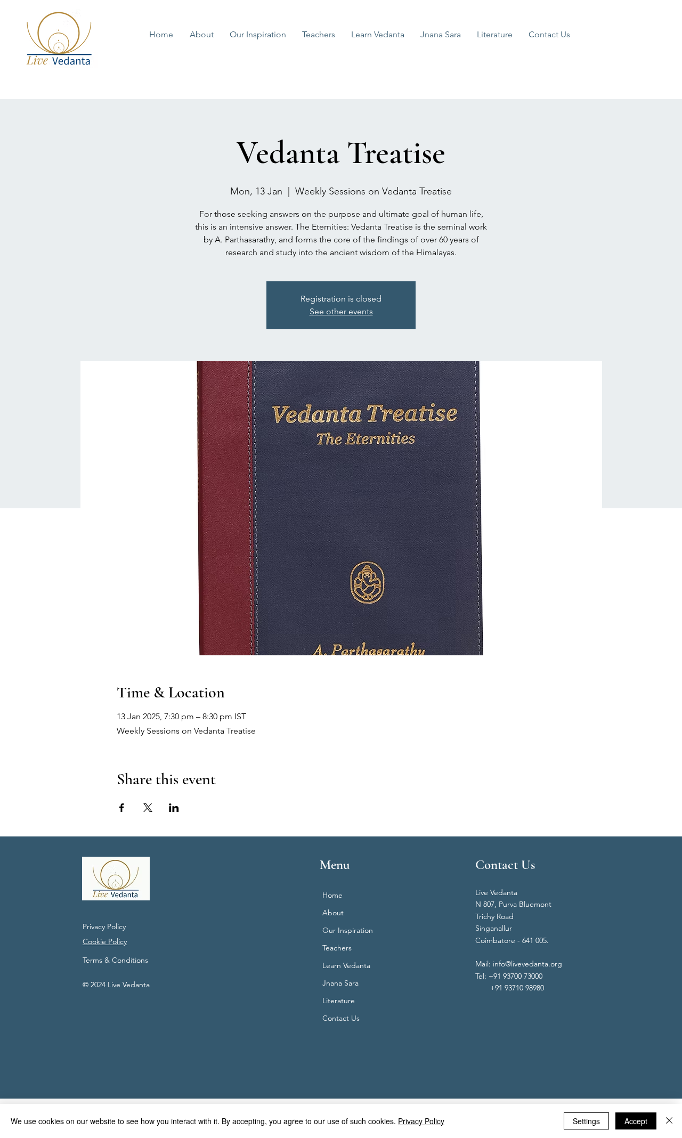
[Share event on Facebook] (122, 807)
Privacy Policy (104, 926)
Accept (635, 1121)
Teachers (337, 948)
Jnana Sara (340, 983)
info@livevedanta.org (527, 964)
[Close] (669, 1120)
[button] (377, 34)
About (333, 912)
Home (332, 895)
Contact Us (341, 1018)
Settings (586, 1121)
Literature (338, 1000)
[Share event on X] (148, 807)
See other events (341, 311)
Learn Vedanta (346, 965)
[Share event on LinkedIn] (174, 807)
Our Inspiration (347, 930)
